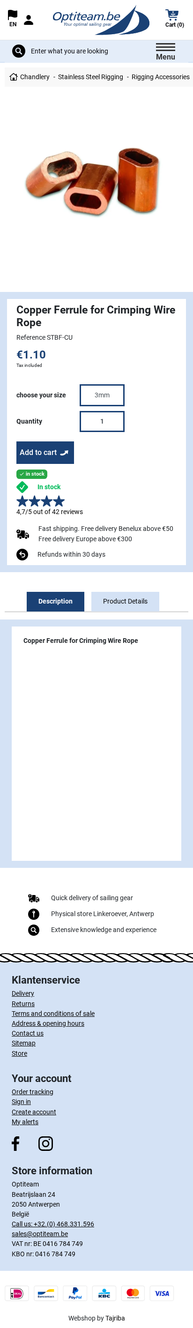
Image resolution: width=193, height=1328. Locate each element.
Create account (34, 1112)
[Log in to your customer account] (29, 20)
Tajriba (115, 1318)
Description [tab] (55, 601)
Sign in (21, 1101)
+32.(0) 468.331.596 (64, 1224)
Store (19, 1053)
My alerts (25, 1122)
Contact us (28, 1033)
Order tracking (32, 1092)
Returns (23, 1003)
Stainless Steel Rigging (90, 77)
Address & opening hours (48, 1023)
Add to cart (38, 452)
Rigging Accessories (161, 77)
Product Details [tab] (125, 601)
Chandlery (35, 77)
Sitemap (24, 1043)
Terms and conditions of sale (53, 1013)
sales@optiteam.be (40, 1234)
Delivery (23, 993)
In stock (48, 487)
